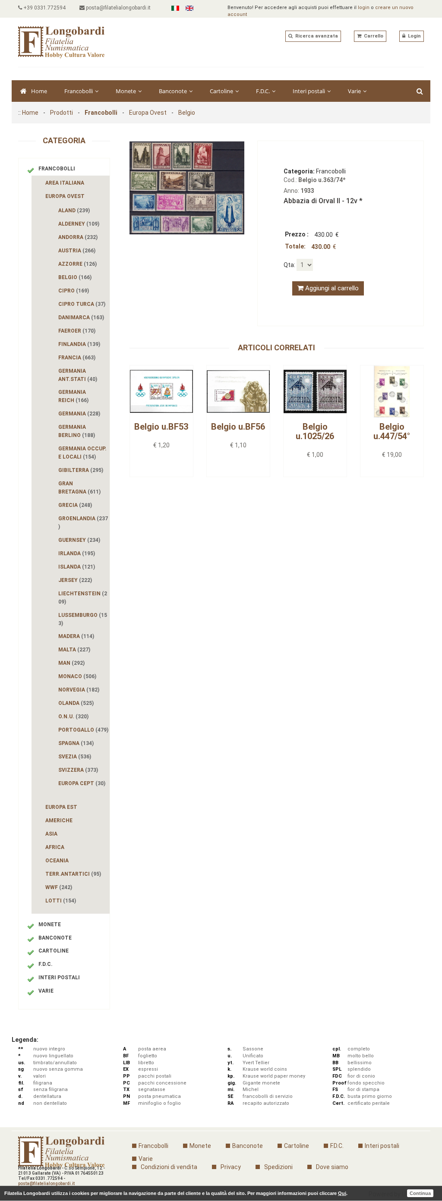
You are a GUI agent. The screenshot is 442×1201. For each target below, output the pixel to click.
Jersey (75, 580)
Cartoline (222, 91)
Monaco (77, 676)
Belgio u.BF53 (161, 426)
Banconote (173, 91)
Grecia (75, 505)
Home (39, 91)
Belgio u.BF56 (238, 426)
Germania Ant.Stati (77, 375)
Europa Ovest (148, 112)
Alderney (78, 224)
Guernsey (79, 540)
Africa (54, 847)
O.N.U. (73, 717)
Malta (74, 650)
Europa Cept (81, 783)
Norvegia (78, 690)
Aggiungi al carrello (331, 288)
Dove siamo (332, 1166)
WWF (58, 887)
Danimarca (81, 317)
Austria (76, 251)
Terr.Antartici (73, 874)
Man (71, 663)
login (363, 7)
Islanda (76, 567)
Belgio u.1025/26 (315, 431)
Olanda (76, 703)
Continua (420, 1193)
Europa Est (61, 807)
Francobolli (79, 91)
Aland (74, 211)
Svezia (74, 757)
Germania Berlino (76, 431)
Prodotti (61, 112)
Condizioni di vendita (169, 1166)
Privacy (231, 1166)
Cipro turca (81, 304)
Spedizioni (278, 1166)
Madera (76, 636)
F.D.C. (263, 91)
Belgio (186, 112)
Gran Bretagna (79, 488)
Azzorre (77, 264)
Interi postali (309, 91)
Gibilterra (80, 470)
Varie (355, 91)
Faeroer (76, 331)
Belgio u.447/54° (391, 431)
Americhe (59, 820)
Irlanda (76, 553)
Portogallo (83, 730)
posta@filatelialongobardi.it (118, 8)
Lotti (60, 901)
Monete (126, 91)
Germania (79, 414)
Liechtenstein (82, 598)
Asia (51, 834)
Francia (76, 358)
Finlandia (79, 344)
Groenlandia (83, 523)
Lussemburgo (82, 619)
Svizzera (78, 770)
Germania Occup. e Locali (82, 453)
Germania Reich (73, 396)
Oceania (57, 861)
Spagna (76, 743)
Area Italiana (64, 183)
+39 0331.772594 (44, 8)
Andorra (78, 237)
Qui (342, 1193)
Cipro (73, 291)
